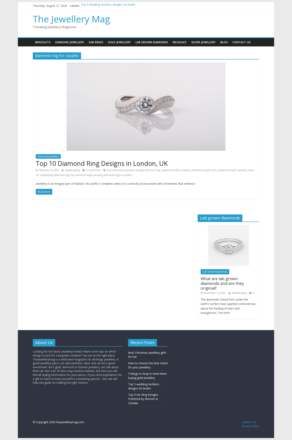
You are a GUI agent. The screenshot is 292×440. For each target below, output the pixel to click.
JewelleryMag (72, 170)
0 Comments (93, 170)
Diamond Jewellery (69, 42)
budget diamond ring (148, 170)
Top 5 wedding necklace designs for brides (108, 6)
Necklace (180, 42)
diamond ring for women (232, 170)
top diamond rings (81, 175)
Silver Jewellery (203, 42)
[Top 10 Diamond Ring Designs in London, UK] (146, 65)
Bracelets (42, 42)
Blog (224, 42)
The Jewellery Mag (71, 19)
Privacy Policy (250, 426)
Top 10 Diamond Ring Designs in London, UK (102, 163)
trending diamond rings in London (112, 175)
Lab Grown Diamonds (151, 42)
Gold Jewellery (119, 42)
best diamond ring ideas (120, 170)
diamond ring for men (204, 170)
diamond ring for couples (175, 170)
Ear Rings (96, 42)
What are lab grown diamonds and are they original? (222, 283)
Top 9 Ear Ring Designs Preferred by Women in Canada (143, 399)
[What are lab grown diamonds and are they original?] (228, 227)
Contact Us (241, 42)
